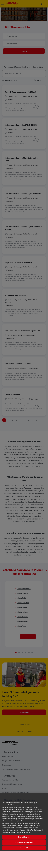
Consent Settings (24, 837)
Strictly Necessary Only (24, 842)
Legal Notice (25, 832)
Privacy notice (16, 832)
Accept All (24, 848)
